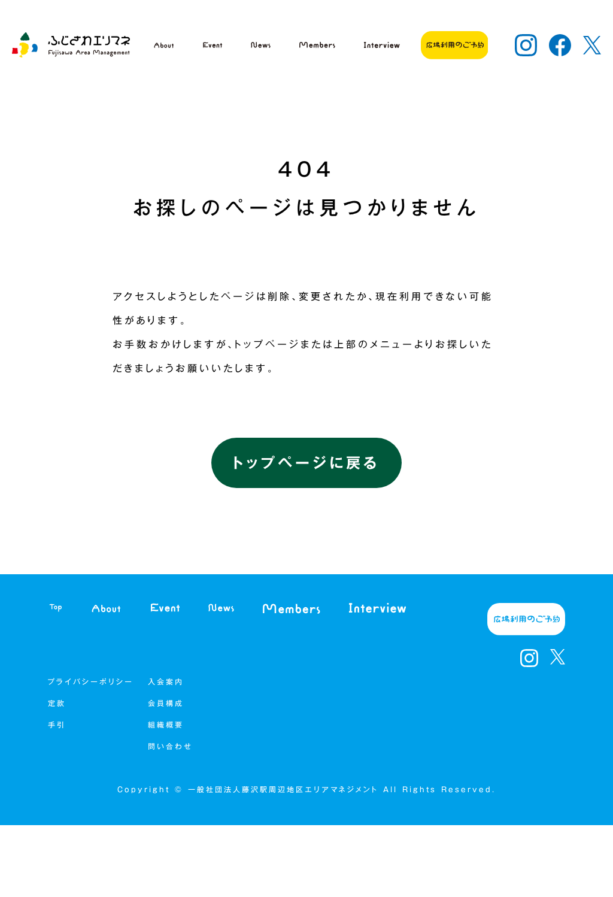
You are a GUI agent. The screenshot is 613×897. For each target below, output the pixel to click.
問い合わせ (170, 746)
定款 (57, 703)
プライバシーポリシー (90, 681)
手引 (57, 724)
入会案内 (166, 681)
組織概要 (168, 724)
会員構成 (168, 703)
